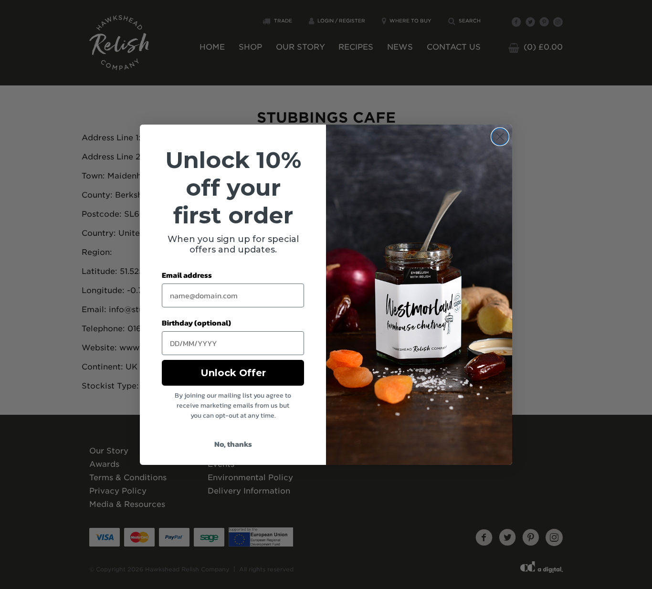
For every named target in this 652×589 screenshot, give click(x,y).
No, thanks (233, 444)
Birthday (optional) (196, 322)
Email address (187, 275)
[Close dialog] (500, 136)
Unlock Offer (233, 373)
